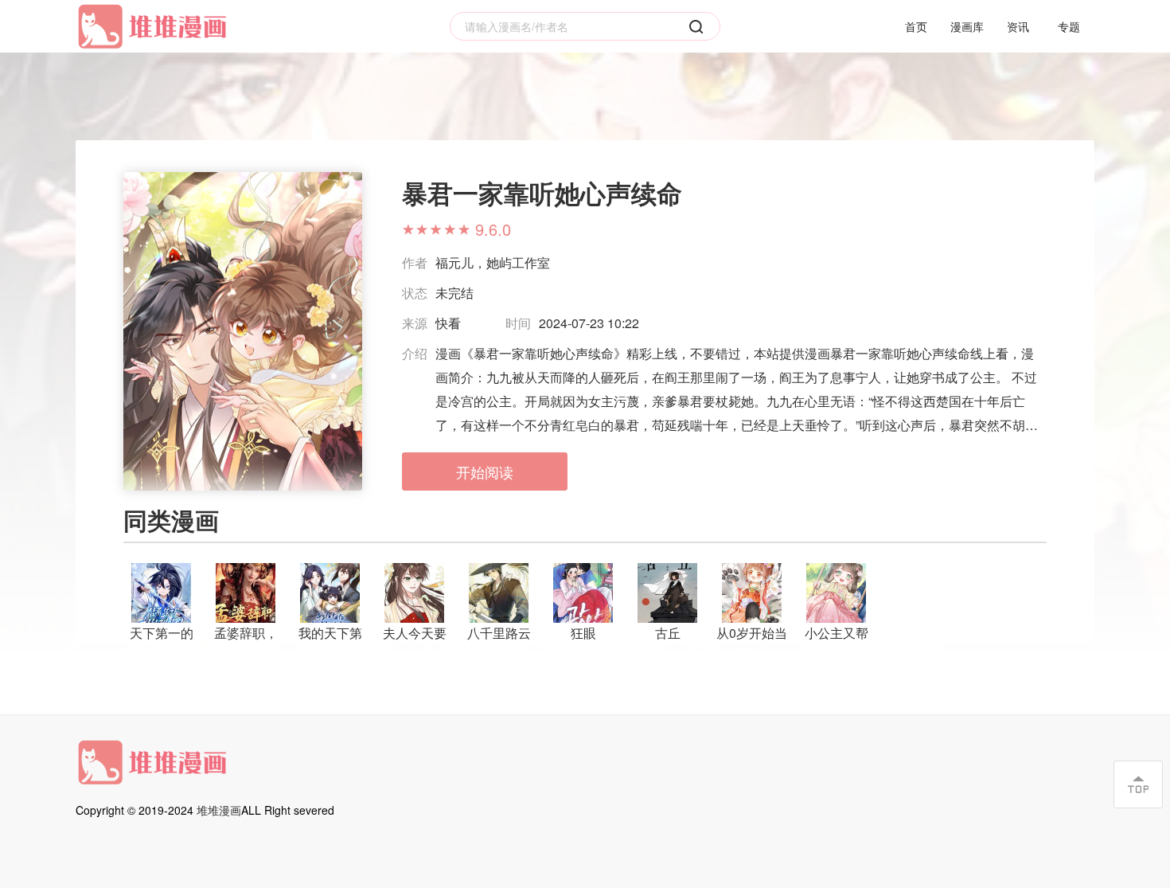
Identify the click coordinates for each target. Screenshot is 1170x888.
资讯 (1018, 26)
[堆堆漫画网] (155, 26)
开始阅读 (484, 471)
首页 (916, 26)
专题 (1069, 26)
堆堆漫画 (219, 810)
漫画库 (967, 26)
